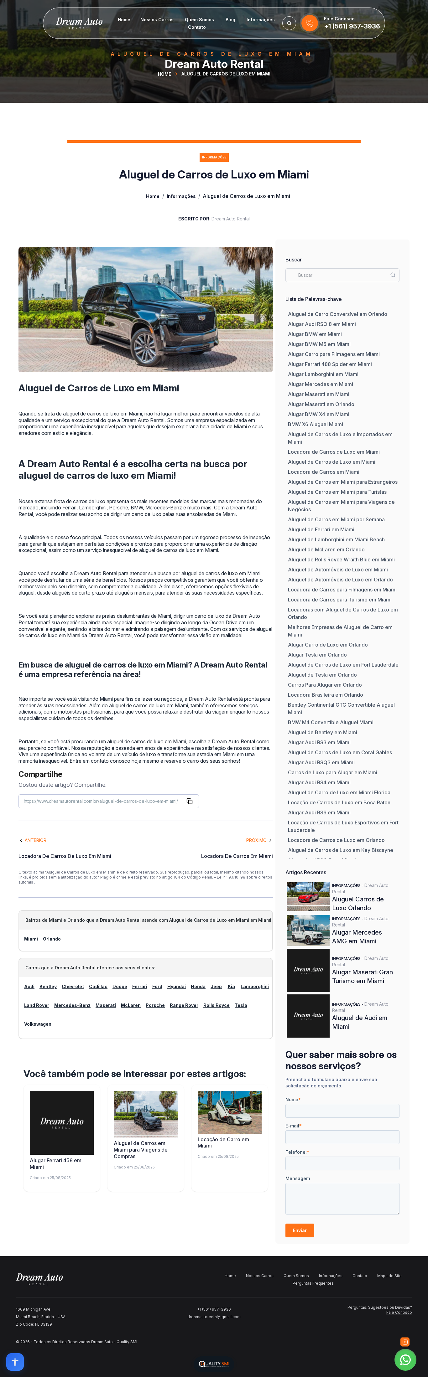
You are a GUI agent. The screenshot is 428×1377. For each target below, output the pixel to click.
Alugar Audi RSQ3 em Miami (321, 762)
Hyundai (176, 986)
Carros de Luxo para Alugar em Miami (332, 772)
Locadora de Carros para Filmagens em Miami (342, 589)
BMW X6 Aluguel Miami (315, 424)
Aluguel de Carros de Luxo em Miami (331, 462)
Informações (261, 19)
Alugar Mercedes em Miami (320, 384)
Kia (231, 986)
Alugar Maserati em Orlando (321, 404)
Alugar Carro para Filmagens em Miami (334, 354)
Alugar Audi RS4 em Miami (319, 782)
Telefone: (297, 1152)
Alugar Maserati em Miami (318, 394)
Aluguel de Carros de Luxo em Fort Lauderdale (343, 665)
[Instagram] (405, 1342)
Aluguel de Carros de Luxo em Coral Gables (340, 752)
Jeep (216, 986)
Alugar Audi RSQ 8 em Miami (322, 324)
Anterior (35, 840)
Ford (157, 986)
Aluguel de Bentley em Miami (322, 732)
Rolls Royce (216, 1005)
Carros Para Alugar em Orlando (325, 685)
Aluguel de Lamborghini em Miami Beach (336, 539)
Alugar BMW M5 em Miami (319, 344)
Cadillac (98, 986)
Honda (198, 986)
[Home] (73, 23)
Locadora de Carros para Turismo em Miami (340, 599)
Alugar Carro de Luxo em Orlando (328, 645)
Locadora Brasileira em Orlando (325, 695)
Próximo (256, 840)
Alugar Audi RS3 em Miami (319, 742)
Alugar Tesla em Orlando (317, 655)
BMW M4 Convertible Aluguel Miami (330, 722)
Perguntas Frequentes (313, 1283)
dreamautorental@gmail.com (214, 1316)
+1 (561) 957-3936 (352, 26)
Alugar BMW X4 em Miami (318, 414)
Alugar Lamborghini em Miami (323, 374)
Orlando (52, 938)
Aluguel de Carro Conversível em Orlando (337, 314)
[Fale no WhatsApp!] (405, 1360)
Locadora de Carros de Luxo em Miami (334, 452)
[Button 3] (289, 23)
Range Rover (184, 1005)
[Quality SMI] (214, 1364)
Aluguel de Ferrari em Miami (321, 529)
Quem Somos (199, 19)
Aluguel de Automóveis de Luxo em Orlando (340, 579)
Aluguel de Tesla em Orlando (322, 675)
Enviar (300, 1230)
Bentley (48, 986)
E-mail (293, 1125)
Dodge (119, 986)
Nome (293, 1099)
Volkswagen (37, 1024)
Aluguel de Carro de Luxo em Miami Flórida (339, 792)
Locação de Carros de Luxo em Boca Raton (339, 802)
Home (124, 19)
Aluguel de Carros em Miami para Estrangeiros (343, 482)
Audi (29, 986)
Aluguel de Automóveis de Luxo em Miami (338, 569)
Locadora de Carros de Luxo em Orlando (336, 840)
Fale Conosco (399, 1312)
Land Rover (36, 1005)
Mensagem (297, 1178)
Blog (230, 19)
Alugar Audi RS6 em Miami (319, 812)
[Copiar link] (189, 801)
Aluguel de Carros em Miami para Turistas (337, 492)
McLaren (131, 1005)
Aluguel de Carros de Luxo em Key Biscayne (340, 850)
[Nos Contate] (310, 23)
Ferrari (139, 986)
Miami (31, 938)
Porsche (155, 1005)
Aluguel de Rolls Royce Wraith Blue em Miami (341, 559)
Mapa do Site (389, 1275)
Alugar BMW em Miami (315, 334)
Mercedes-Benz (72, 1005)
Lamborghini (255, 986)
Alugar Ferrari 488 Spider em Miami (330, 364)
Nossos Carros (157, 19)
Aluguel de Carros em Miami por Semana (336, 519)
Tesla (241, 1005)
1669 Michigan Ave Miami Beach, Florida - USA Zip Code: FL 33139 (40, 1317)
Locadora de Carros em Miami (323, 472)
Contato (197, 27)
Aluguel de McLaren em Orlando (326, 549)
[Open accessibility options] (15, 1362)
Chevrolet (73, 986)
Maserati (106, 1005)
